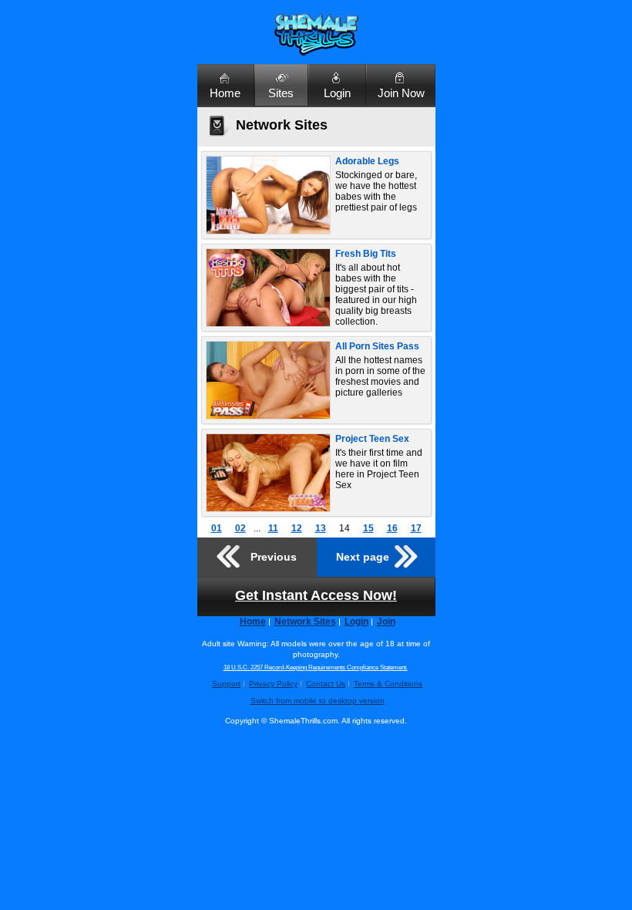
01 (216, 528)
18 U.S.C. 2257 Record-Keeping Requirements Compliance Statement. (316, 667)
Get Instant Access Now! (316, 595)
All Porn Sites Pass (377, 346)
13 (320, 528)
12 (296, 528)
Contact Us (325, 683)
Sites (281, 92)
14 (344, 528)
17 (416, 528)
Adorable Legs (367, 161)
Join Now (401, 92)
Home (225, 92)
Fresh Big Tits (365, 253)
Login (337, 92)
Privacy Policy (273, 683)
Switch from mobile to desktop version (317, 700)
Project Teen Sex (372, 438)
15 (368, 528)
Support (226, 683)
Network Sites (305, 621)
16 (392, 528)
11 (273, 528)
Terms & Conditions (388, 683)
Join (386, 621)
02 (240, 528)
